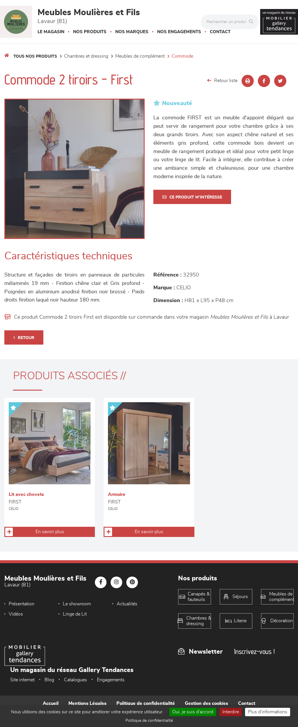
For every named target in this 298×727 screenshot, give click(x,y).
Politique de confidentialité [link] (149, 721)
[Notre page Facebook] (101, 582)
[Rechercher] (252, 22)
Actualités (127, 604)
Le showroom (77, 604)
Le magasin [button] (51, 32)
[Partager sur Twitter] (280, 81)
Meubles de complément (140, 56)
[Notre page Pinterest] (132, 582)
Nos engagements (179, 32)
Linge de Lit (75, 614)
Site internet (22, 680)
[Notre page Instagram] (116, 582)
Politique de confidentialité (145, 703)
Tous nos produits (35, 56)
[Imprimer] (248, 81)
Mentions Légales (87, 703)
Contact (220, 32)
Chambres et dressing (86, 56)
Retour (26, 338)
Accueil (50, 703)
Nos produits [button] (90, 32)
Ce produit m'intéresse (195, 197)
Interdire (230, 712)
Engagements (111, 680)
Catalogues (75, 680)
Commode (182, 56)
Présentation (21, 604)
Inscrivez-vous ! (254, 651)
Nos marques (131, 32)
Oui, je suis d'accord (192, 712)
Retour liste (225, 80)
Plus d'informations (267, 712)
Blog (49, 680)
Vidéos (16, 614)
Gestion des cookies (206, 703)
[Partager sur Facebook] (264, 81)
